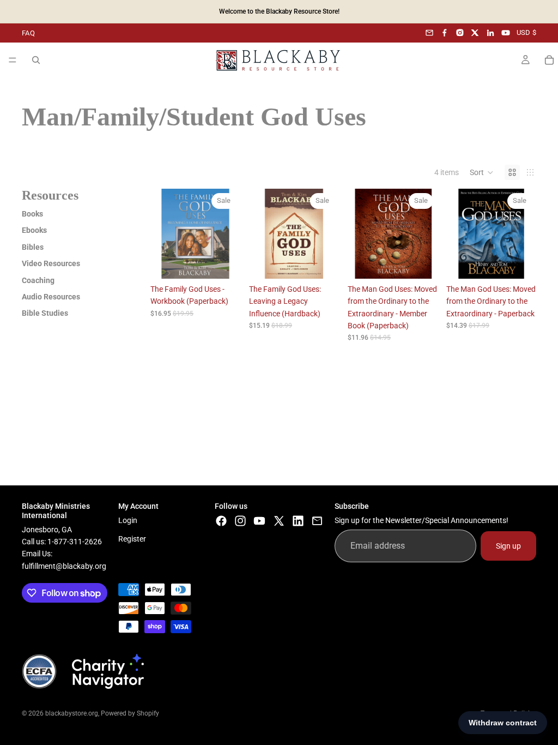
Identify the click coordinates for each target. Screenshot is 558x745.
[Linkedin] (298, 520)
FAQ (28, 33)
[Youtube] (259, 520)
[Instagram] (460, 32)
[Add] (223, 262)
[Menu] (12, 60)
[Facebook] (444, 32)
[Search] (36, 60)
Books (32, 213)
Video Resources (51, 263)
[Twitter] (279, 520)
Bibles (33, 247)
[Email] (429, 32)
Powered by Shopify (130, 713)
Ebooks (34, 230)
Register (132, 538)
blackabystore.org (71, 713)
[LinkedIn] (490, 32)
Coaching (38, 280)
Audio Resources (51, 296)
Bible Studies (45, 313)
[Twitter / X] (475, 32)
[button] (482, 172)
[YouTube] (505, 32)
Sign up (508, 545)
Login (127, 519)
